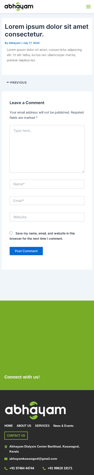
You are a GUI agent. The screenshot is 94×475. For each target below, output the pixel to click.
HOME (8, 425)
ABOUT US (24, 425)
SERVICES (42, 425)
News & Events (63, 425)
